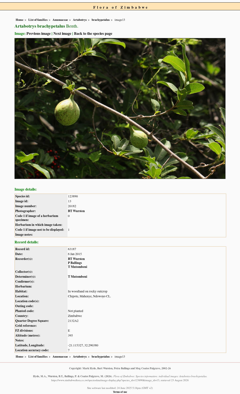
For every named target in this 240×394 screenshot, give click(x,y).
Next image (62, 33)
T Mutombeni (77, 266)
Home (19, 20)
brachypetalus (101, 20)
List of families (38, 20)
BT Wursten (76, 211)
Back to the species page (93, 33)
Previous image (38, 33)
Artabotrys (80, 20)
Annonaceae (60, 20)
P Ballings (75, 262)
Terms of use (120, 392)
